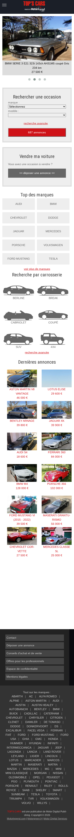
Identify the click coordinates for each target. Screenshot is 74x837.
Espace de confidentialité (22, 668)
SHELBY (41, 790)
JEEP (58, 747)
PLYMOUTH (31, 781)
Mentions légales (17, 676)
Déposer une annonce (20, 645)
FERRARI (57, 730)
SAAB (25, 790)
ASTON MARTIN (35, 700)
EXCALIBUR (13, 730)
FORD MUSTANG (18, 258)
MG (47, 768)
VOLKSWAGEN (53, 245)
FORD (22, 734)
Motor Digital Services (55, 818)
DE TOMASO (52, 722)
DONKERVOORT (37, 726)
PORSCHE (18, 245)
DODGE (53, 217)
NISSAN (58, 773)
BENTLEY (40, 709)
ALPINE (14, 700)
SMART (57, 790)
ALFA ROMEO (48, 696)
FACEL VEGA (36, 730)
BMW (53, 203)
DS (56, 726)
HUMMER (16, 743)
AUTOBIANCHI (18, 709)
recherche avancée (36, 123)
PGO (14, 781)
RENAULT (31, 785)
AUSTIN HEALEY (42, 705)
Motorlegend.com (16, 818)
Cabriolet (18, 322)
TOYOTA (51, 794)
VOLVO (26, 802)
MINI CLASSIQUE (17, 773)
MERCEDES (53, 231)
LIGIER (34, 756)
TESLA (53, 258)
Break (53, 298)
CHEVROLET (18, 217)
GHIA (25, 738)
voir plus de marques (37, 268)
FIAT (8, 734)
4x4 (53, 346)
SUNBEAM (18, 794)
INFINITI (53, 743)
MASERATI (35, 764)
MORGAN (40, 773)
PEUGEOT (53, 777)
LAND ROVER (52, 751)
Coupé (53, 322)
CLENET (13, 722)
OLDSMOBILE (18, 777)
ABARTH (17, 696)
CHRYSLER (36, 717)
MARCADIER (33, 760)
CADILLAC (30, 713)
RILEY (48, 785)
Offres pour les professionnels (25, 661)
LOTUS (13, 760)
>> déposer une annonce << (37, 173)
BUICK (13, 713)
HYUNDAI (35, 743)
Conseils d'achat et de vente (24, 653)
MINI (59, 768)
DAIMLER (31, 722)
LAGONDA (14, 751)
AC (31, 696)
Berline (18, 298)
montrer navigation (4, 4)
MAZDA (12, 768)
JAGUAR (18, 231)
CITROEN (56, 717)
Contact (11, 637)
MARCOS (53, 760)
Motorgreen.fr (34, 818)
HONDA (53, 738)
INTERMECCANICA (19, 747)
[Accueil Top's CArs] (37, 6)
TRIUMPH (15, 798)
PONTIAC (51, 781)
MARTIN (16, 764)
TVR (31, 798)
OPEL (36, 777)
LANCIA (32, 751)
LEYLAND (17, 756)
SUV (18, 346)
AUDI (18, 203)
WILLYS (42, 802)
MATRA (53, 764)
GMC (38, 738)
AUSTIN (20, 705)
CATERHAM (51, 713)
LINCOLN (51, 756)
